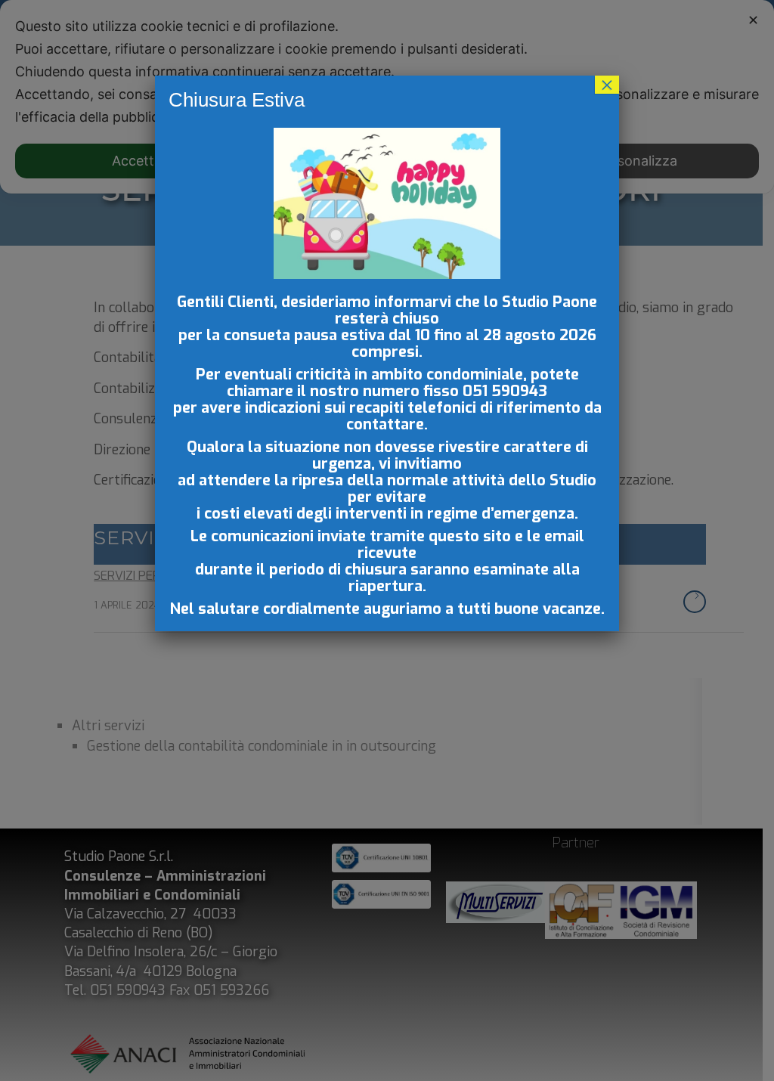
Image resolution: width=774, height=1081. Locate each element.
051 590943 (505, 391)
